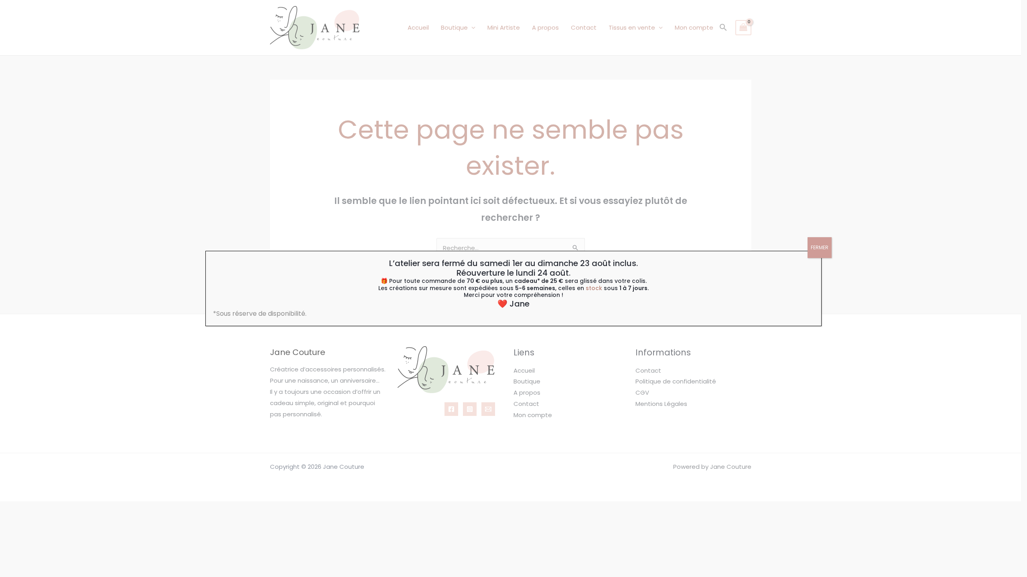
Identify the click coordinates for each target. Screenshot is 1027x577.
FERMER (819, 247)
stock (594, 288)
